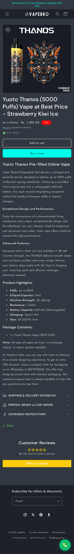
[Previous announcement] (7, 5)
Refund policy (58, 532)
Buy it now (37, 153)
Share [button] (10, 425)
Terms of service (38, 537)
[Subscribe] (58, 501)
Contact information (38, 532)
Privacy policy (20, 537)
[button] (7, 14)
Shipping (7, 127)
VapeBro (21, 532)
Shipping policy (56, 537)
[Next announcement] (67, 5)
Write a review (36, 463)
